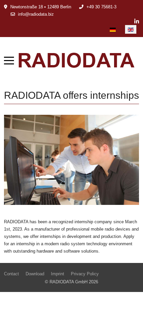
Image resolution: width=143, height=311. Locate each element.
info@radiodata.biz (36, 14)
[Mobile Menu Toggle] (9, 60)
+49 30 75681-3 (101, 6)
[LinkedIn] (136, 21)
